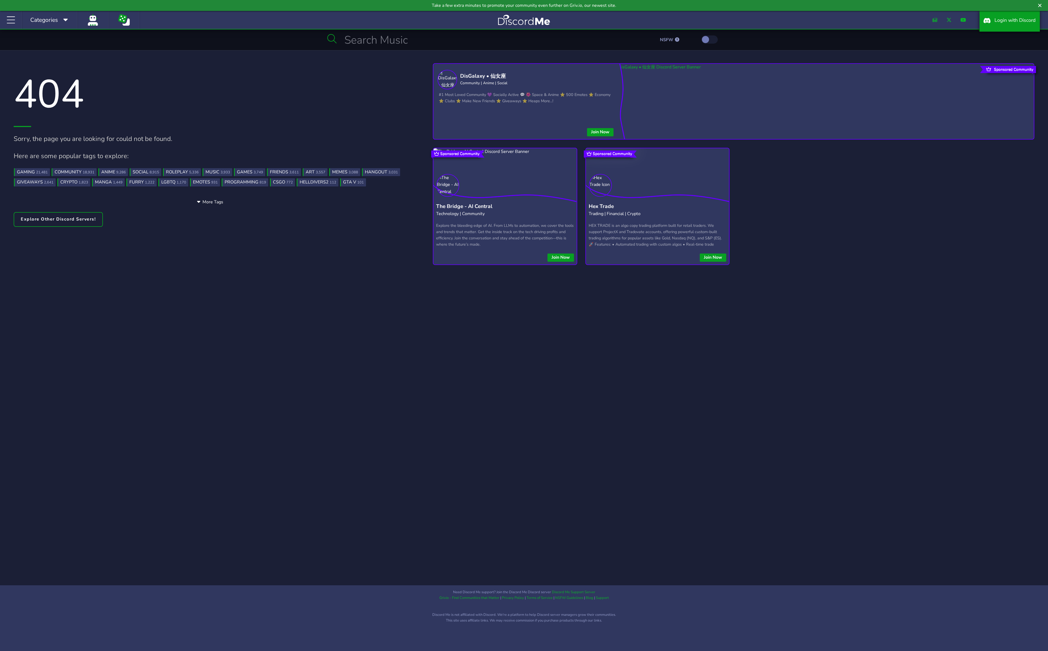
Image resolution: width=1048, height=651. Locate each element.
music (218, 172)
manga (109, 182)
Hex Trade (601, 206)
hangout (381, 172)
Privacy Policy (513, 597)
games (250, 172)
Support (602, 597)
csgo (283, 182)
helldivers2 (318, 182)
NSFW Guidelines (569, 597)
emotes (205, 182)
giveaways (35, 182)
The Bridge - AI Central (464, 206)
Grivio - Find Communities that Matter (469, 597)
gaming (32, 172)
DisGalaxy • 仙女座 (483, 76)
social (146, 172)
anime (113, 172)
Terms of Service (539, 597)
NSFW (667, 40)
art (315, 172)
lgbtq (173, 182)
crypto (74, 182)
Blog (589, 597)
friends (284, 172)
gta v (353, 182)
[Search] (332, 39)
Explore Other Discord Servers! (58, 219)
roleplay (182, 172)
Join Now (600, 132)
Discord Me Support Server (573, 592)
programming (245, 182)
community (74, 172)
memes (345, 172)
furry (141, 182)
